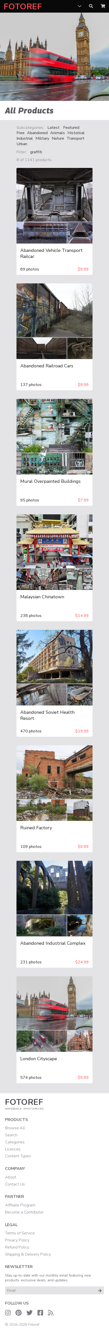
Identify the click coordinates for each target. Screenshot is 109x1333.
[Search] (91, 6)
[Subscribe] (100, 1290)
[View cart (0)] (103, 6)
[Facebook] (40, 1313)
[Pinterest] (18, 1313)
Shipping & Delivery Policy (28, 1254)
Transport (75, 138)
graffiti (36, 152)
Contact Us (15, 1184)
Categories (15, 1142)
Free (20, 133)
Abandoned (37, 133)
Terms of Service (20, 1233)
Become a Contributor (24, 1212)
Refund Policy (17, 1247)
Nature (58, 138)
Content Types (18, 1156)
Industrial (24, 138)
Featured (71, 127)
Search (11, 1135)
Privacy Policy (17, 1240)
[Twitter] (29, 1313)
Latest (53, 127)
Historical (76, 133)
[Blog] (50, 1313)
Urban (21, 144)
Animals (57, 133)
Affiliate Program (20, 1205)
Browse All (15, 1128)
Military (42, 138)
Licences (13, 1149)
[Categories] (79, 6)
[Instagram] (8, 1313)
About (10, 1177)
